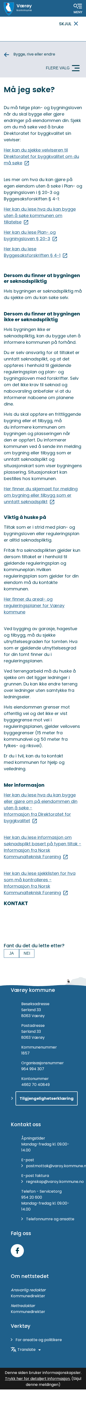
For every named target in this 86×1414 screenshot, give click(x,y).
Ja (11, 953)
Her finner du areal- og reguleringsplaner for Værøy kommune (34, 605)
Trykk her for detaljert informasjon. (37, 1378)
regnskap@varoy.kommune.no (55, 1181)
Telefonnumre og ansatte (50, 1219)
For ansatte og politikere (39, 1340)
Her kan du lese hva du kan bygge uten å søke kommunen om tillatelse (40, 215)
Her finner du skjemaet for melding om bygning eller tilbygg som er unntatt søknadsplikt (41, 495)
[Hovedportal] (18, 8)
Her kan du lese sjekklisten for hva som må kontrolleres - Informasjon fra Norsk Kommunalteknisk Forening (39, 883)
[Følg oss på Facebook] (17, 1250)
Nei (27, 953)
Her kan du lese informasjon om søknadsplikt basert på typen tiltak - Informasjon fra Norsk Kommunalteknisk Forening (42, 847)
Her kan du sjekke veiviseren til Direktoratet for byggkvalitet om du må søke (41, 156)
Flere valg (58, 68)
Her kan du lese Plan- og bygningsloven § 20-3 (30, 235)
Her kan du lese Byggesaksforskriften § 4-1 (32, 252)
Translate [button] (26, 1349)
